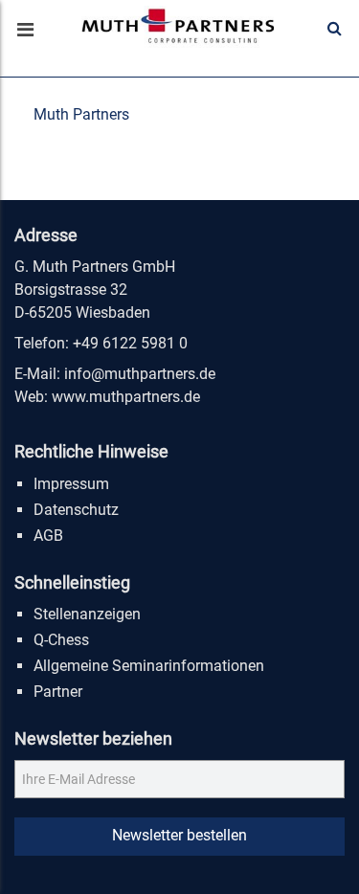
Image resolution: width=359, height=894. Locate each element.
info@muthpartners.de (139, 374)
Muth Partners (81, 114)
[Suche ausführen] (334, 29)
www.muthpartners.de (126, 397)
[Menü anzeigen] (24, 32)
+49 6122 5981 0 (130, 343)
